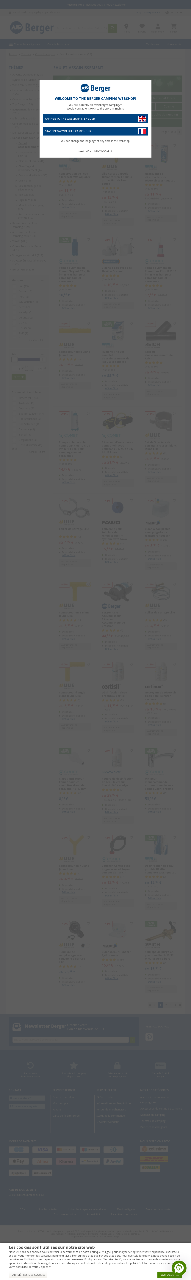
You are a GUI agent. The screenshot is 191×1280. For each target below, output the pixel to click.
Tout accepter (169, 1274)
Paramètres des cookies (28, 1274)
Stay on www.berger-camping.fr (68, 131)
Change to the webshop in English (70, 118)
